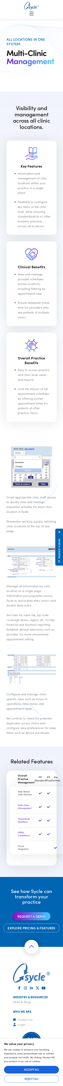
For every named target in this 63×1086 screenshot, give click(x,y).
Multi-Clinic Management (25, 807)
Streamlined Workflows (24, 820)
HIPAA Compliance (24, 834)
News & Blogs (22, 1002)
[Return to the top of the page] (31, 947)
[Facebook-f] (19, 988)
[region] (31, 1062)
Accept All (31, 1069)
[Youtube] (43, 988)
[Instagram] (25, 988)
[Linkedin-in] (31, 988)
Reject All (32, 1079)
